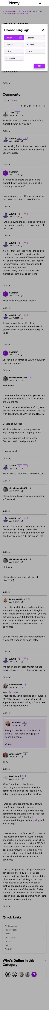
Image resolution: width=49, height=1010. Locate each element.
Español (30, 37)
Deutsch (9, 44)
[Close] (43, 30)
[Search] (40, 3)
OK (39, 66)
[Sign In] (45, 3)
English (9, 37)
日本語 (8, 51)
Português (10, 58)
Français (30, 44)
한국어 (29, 51)
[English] (14, 3)
